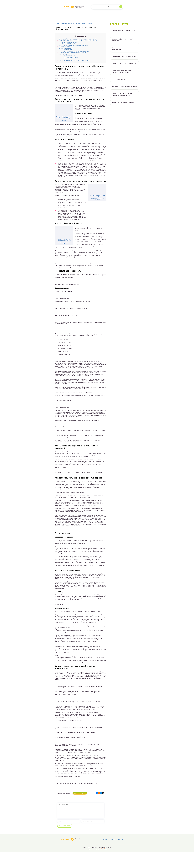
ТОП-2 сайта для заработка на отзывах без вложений (74, 51)
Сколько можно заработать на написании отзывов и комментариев (78, 40)
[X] (103, 793)
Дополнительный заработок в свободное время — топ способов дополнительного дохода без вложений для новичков (64, 240)
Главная (105, 839)
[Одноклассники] (99, 793)
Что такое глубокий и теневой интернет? (124, 86)
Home (58, 23)
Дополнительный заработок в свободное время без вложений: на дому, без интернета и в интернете (97, 197)
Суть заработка (63, 54)
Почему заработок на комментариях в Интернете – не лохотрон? (77, 39)
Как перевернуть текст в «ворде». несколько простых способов (122, 71)
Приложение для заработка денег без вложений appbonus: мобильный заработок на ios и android (64, 118)
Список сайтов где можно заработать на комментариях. (74, 60)
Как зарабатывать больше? (66, 46)
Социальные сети (67, 49)
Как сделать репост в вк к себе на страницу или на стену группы (122, 94)
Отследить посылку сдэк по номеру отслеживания (122, 48)
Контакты (120, 839)
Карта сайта (112, 839)
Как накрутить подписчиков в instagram (124, 56)
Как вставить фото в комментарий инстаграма (122, 39)
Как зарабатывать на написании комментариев (72, 52)
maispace (67, 7)
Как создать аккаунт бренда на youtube (124, 63)
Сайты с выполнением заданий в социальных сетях (73, 45)
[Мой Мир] (101, 793)
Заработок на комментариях (70, 42)
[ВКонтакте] (97, 793)
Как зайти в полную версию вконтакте (123, 102)
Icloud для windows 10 (118, 79)
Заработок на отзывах (68, 43)
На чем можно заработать (66, 48)
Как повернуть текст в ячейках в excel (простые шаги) (123, 31)
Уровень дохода (66, 58)
